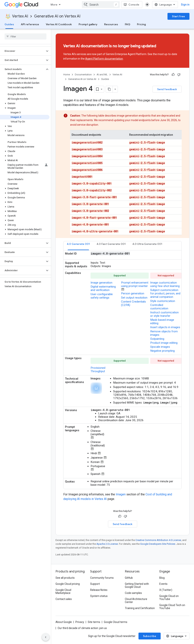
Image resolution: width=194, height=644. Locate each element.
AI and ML (102, 74)
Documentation (83, 74)
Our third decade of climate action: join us (82, 628)
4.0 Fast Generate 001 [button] (111, 244)
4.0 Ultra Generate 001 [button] (147, 244)
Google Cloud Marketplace (63, 591)
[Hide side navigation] (45, 637)
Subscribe (149, 636)
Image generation (101, 282)
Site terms (94, 622)
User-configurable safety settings (102, 295)
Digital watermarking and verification (103, 288)
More (54, 4)
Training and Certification (140, 608)
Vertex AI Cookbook (59, 24)
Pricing (141, 24)
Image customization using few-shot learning (165, 284)
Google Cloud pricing (68, 583)
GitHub (129, 577)
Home (66, 74)
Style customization (162, 301)
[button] (22, 51)
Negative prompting (162, 350)
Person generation (132, 293)
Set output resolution (134, 297)
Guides (9, 24)
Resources (111, 24)
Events (163, 583)
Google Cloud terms (115, 622)
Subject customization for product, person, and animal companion (165, 293)
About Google (64, 622)
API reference (30, 24)
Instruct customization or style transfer (164, 314)
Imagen (121, 494)
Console (133, 4)
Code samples (133, 592)
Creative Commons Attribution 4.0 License (158, 540)
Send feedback (167, 89)
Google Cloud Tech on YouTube (172, 607)
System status (99, 595)
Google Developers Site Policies (157, 543)
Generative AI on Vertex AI (57, 16)
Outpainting (157, 339)
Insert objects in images (165, 327)
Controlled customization (159, 306)
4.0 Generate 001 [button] (78, 244)
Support (95, 583)
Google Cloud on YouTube (169, 597)
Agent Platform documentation (104, 58)
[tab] (78, 245)
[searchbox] (25, 36)
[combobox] (101, 4)
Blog (162, 577)
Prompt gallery (88, 24)
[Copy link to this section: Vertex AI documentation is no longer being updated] (163, 46)
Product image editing (164, 342)
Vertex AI (20, 16)
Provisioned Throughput (98, 369)
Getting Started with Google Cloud (137, 585)
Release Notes (98, 589)
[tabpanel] (122, 369)
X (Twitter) (165, 589)
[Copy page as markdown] (109, 89)
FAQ (127, 24)
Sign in (185, 4)
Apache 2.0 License (107, 543)
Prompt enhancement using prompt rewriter (134, 284)
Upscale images (160, 346)
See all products (65, 577)
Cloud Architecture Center (136, 600)
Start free (178, 16)
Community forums (102, 577)
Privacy (79, 622)
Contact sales (64, 599)
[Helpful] (173, 74)
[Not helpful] (179, 74)
